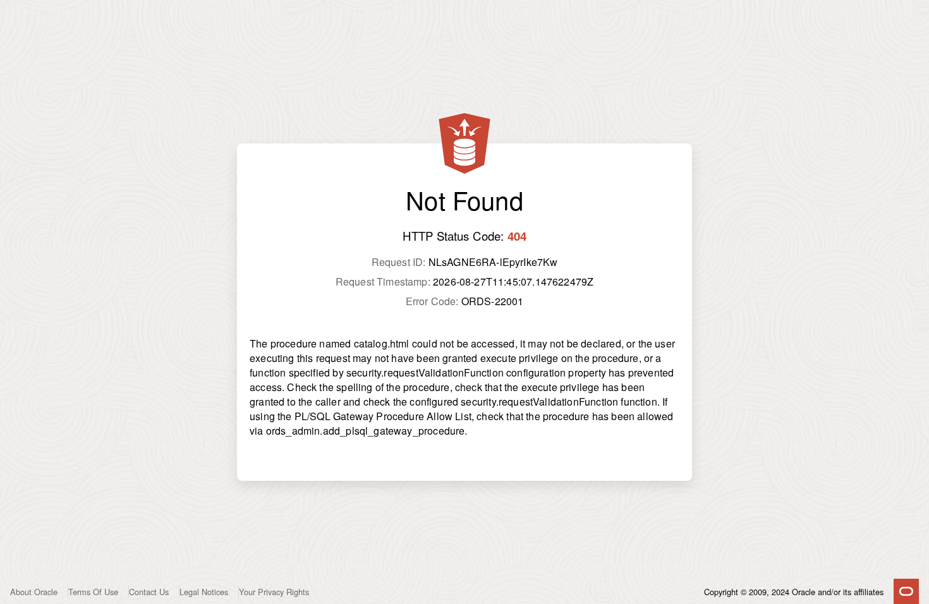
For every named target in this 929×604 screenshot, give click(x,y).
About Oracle (34, 592)
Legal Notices (203, 592)
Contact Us (149, 592)
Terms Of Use (93, 592)
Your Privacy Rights (274, 592)
